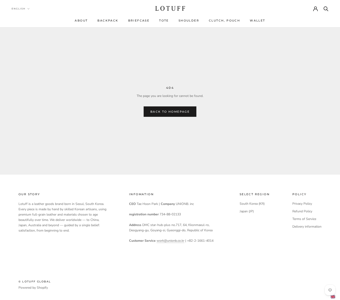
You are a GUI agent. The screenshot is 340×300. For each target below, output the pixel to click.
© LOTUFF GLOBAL (35, 281)
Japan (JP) (247, 211)
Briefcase (139, 20)
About (81, 20)
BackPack (107, 20)
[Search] (326, 8)
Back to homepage (170, 111)
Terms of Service (304, 219)
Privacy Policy (302, 203)
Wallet (257, 20)
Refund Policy (302, 211)
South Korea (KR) (252, 203)
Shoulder (189, 20)
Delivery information (306, 226)
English (18, 8)
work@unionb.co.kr (170, 240)
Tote (164, 20)
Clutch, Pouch (224, 20)
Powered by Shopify (33, 287)
